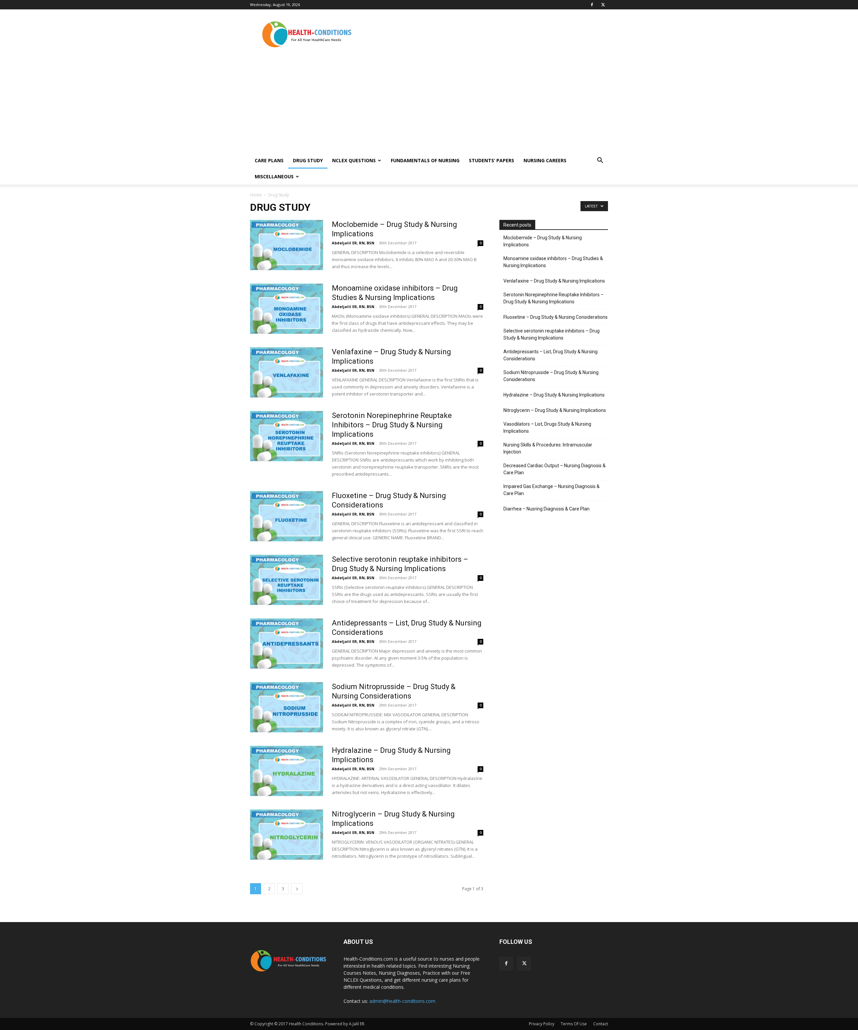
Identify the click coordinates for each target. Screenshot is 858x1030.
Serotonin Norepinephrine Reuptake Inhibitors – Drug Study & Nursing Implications (392, 424)
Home (256, 195)
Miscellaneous (274, 176)
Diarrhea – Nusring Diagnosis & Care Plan (546, 508)
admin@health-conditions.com (402, 1001)
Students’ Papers (491, 160)
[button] (600, 161)
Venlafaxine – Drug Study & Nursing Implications (554, 281)
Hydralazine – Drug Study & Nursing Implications (554, 395)
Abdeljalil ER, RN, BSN (353, 242)
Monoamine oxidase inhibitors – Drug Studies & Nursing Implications (553, 262)
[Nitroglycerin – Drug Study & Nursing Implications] (286, 834)
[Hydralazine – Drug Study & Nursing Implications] (286, 771)
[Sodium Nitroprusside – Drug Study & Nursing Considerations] (286, 707)
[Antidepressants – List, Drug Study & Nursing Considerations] (286, 643)
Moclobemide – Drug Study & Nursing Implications (542, 241)
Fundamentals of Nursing (425, 160)
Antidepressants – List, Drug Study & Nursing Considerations (550, 355)
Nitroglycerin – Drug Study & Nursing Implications (554, 410)
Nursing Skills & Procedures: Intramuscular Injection (547, 448)
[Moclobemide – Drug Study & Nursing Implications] (286, 245)
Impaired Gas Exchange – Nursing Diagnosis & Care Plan (551, 490)
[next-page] (297, 888)
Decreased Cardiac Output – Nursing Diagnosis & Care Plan (554, 469)
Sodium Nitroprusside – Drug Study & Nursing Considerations (551, 376)
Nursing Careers (545, 160)
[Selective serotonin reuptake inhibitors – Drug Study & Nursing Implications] (286, 580)
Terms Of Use (574, 1024)
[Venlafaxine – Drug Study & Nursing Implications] (286, 372)
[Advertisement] (486, 34)
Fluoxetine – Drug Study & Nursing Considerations (555, 317)
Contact (600, 1024)
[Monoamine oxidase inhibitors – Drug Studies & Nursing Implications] (286, 309)
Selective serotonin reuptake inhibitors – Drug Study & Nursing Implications (551, 334)
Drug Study (308, 160)
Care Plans (269, 160)
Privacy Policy (541, 1024)
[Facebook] (592, 4)
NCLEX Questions (354, 160)
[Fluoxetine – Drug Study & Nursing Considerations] (286, 516)
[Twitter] (603, 4)
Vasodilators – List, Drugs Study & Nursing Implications (547, 427)
